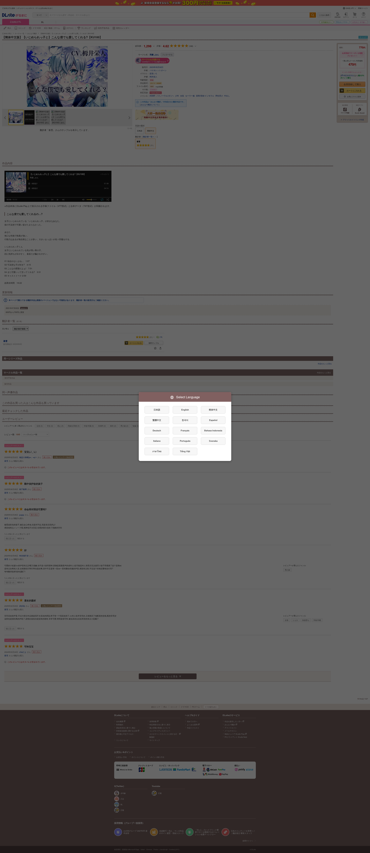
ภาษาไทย (156, 451)
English (185, 409)
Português (185, 441)
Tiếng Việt (185, 451)
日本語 (157, 409)
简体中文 (213, 409)
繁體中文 (156, 420)
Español (213, 420)
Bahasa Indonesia (213, 430)
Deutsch (157, 430)
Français (185, 430)
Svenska (213, 441)
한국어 (185, 420)
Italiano (157, 441)
